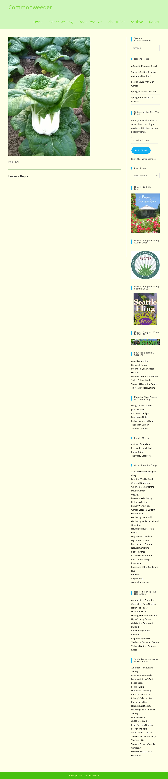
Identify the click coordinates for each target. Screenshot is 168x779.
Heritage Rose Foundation (144, 615)
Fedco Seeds (137, 682)
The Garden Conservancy (143, 736)
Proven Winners (139, 728)
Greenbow (136, 524)
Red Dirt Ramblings (140, 559)
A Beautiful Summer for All (144, 66)
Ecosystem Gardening (141, 498)
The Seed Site (137, 740)
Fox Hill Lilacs (137, 686)
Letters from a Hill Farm (142, 420)
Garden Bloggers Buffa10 (143, 509)
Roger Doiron (137, 451)
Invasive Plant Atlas (140, 694)
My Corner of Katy (140, 540)
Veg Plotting (137, 578)
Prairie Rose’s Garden (141, 555)
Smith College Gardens (142, 380)
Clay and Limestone (140, 483)
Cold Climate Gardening (142, 486)
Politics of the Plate (140, 444)
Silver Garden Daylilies (142, 732)
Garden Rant (137, 513)
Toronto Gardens (139, 428)
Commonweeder (30, 7)
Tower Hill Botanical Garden (144, 384)
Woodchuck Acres (140, 582)
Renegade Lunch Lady (142, 448)
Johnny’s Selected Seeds (142, 698)
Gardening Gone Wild (141, 517)
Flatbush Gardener (140, 502)
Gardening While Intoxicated (145, 521)
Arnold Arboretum (140, 361)
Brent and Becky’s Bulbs (142, 679)
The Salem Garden (140, 424)
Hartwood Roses (139, 607)
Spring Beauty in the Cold (143, 91)
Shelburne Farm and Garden (145, 642)
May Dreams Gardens (141, 536)
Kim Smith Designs (140, 413)
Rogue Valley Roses (140, 638)
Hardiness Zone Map (141, 690)
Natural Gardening (140, 547)
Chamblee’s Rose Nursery (143, 603)
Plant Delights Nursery (142, 724)
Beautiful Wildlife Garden (143, 479)
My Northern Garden (141, 544)
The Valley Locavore (141, 455)
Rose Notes (136, 563)
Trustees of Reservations (143, 387)
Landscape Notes (139, 417)
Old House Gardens (140, 721)
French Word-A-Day (140, 505)
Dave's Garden (138, 490)
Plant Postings (138, 551)
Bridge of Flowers (139, 364)
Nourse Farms (138, 717)
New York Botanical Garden (144, 376)
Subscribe (141, 150)
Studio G (135, 574)
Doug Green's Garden (141, 405)
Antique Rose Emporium (143, 600)
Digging (134, 494)
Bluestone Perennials (141, 675)
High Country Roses (141, 619)
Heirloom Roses (139, 611)
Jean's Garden (138, 409)
